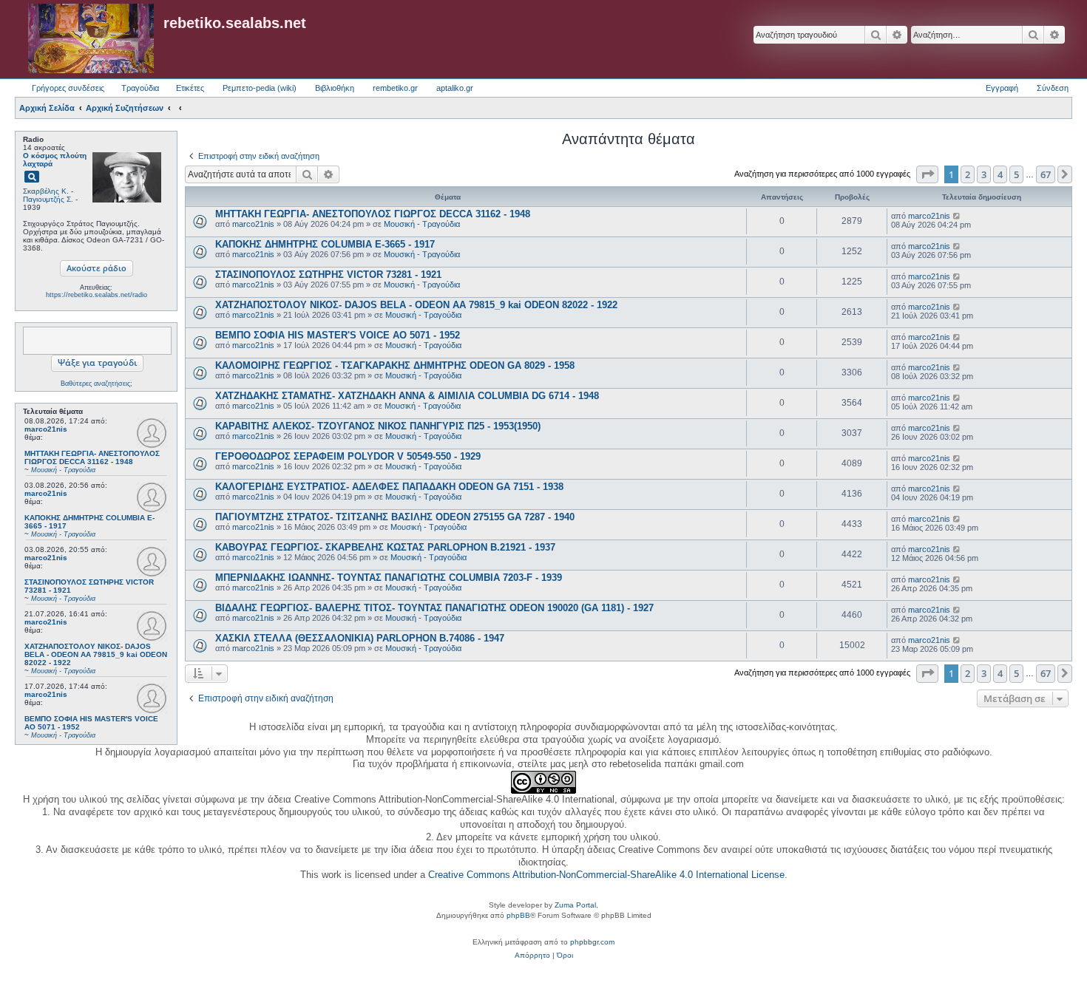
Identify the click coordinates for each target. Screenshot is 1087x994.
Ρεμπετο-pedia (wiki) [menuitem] (260, 88)
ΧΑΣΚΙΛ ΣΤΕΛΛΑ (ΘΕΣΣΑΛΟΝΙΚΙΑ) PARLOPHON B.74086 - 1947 (359, 638)
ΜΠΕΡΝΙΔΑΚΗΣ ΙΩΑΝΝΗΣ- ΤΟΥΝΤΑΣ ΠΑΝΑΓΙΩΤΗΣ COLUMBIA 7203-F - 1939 (388, 577)
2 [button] (967, 174)
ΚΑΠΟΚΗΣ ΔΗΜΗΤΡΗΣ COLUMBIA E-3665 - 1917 (325, 244)
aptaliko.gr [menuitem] (454, 88)
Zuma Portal (575, 905)
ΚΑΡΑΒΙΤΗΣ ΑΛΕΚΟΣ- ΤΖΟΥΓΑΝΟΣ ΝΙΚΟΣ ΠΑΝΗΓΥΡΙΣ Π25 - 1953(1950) (378, 426)
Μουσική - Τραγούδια (422, 223)
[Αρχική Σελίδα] (90, 39)
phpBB (518, 915)
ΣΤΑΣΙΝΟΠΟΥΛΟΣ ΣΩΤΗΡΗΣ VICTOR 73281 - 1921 (328, 274)
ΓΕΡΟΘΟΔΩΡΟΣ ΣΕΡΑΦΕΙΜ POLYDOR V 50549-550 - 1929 (348, 456)
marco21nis (45, 429)
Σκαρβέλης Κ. (46, 191)
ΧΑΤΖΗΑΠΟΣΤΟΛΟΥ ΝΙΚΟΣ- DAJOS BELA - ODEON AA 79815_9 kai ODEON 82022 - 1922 (416, 304)
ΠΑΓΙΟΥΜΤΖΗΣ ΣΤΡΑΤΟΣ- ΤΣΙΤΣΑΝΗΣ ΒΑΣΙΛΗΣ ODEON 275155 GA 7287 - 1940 (395, 516)
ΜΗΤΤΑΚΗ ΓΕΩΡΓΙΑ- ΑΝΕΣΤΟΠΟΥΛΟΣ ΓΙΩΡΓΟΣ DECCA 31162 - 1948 (372, 213)
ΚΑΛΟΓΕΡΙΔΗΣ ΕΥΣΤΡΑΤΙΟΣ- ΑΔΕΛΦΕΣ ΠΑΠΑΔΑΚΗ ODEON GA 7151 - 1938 (389, 486)
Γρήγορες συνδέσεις (68, 88)
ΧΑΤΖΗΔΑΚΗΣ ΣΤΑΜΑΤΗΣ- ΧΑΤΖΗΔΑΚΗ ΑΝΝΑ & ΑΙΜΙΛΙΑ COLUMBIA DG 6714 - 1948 (407, 395)
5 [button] (1016, 174)
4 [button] (1000, 174)
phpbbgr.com (592, 942)
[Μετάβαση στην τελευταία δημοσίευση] (957, 215)
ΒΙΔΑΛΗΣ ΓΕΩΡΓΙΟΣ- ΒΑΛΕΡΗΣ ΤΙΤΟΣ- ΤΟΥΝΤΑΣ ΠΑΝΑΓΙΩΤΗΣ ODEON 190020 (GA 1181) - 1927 (434, 607)
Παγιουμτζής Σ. (48, 199)
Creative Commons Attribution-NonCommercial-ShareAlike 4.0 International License (606, 874)
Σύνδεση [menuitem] (1053, 88)
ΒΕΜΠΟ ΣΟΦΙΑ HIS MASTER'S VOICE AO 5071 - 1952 (337, 335)
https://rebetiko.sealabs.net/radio (96, 295)
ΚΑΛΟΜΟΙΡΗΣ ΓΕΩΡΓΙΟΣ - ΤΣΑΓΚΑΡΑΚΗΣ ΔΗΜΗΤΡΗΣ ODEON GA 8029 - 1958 (395, 365)
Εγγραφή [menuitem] (1002, 88)
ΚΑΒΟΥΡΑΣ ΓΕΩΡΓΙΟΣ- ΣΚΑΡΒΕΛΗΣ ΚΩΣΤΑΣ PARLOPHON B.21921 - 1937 (385, 547)
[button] (927, 174)
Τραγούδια (140, 88)
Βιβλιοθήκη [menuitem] (334, 88)
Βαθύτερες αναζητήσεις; (96, 383)
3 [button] (983, 174)
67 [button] (1045, 174)
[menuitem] (532, 955)
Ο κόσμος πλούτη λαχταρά (55, 160)
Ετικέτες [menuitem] (190, 88)
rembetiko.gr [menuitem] (395, 88)
